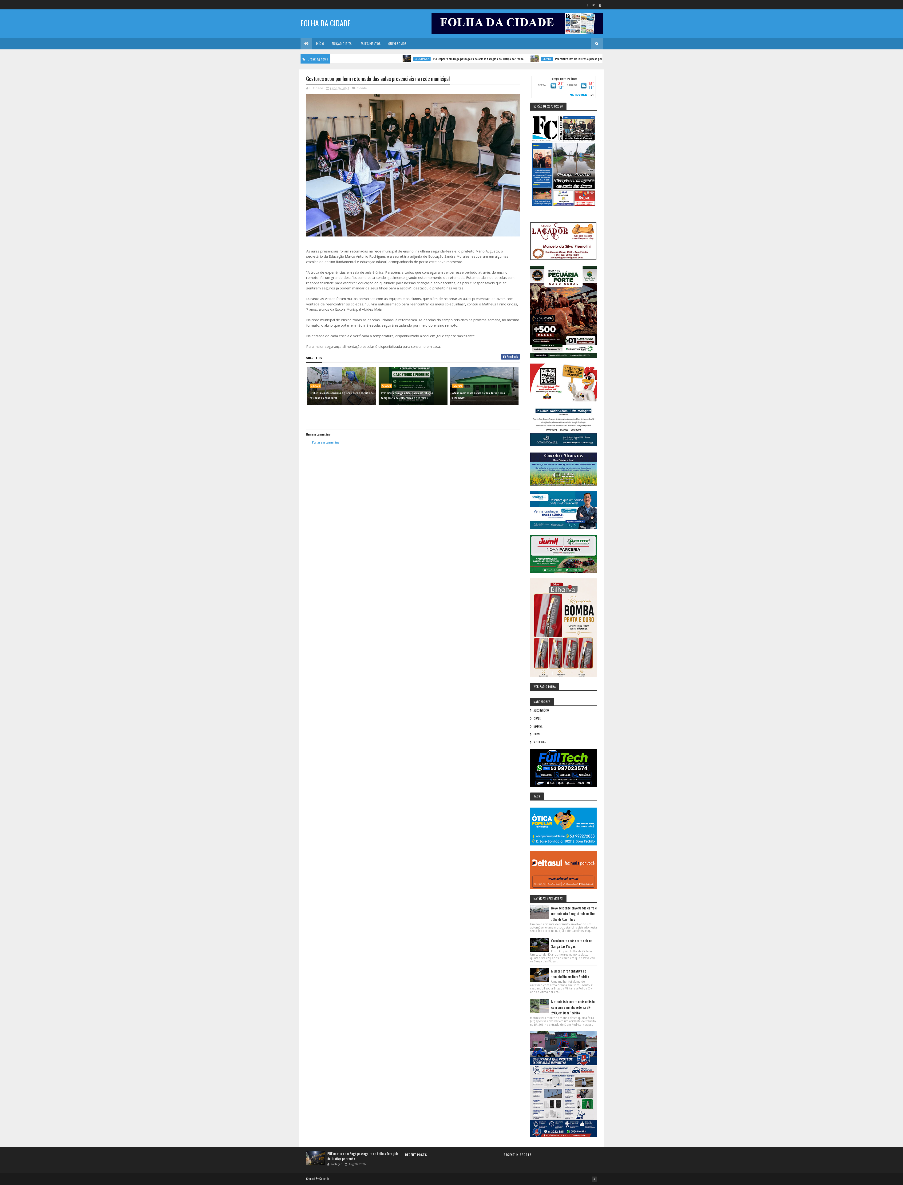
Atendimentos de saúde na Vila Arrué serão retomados (478, 395)
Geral (537, 734)
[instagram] (593, 5)
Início (320, 43)
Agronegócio (541, 710)
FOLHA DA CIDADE (326, 22)
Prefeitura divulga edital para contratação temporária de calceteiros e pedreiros (407, 395)
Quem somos (397, 43)
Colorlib (324, 1179)
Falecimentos (371, 43)
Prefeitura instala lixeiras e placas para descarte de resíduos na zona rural (547, 58)
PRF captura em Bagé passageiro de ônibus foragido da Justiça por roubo (424, 58)
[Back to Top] (594, 1179)
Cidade (493, 58)
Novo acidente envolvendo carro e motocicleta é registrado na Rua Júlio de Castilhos (574, 913)
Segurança (368, 58)
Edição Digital (342, 43)
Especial (538, 726)
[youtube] (600, 5)
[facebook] (587, 5)
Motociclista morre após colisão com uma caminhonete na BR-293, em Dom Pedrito (573, 1007)
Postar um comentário (325, 442)
